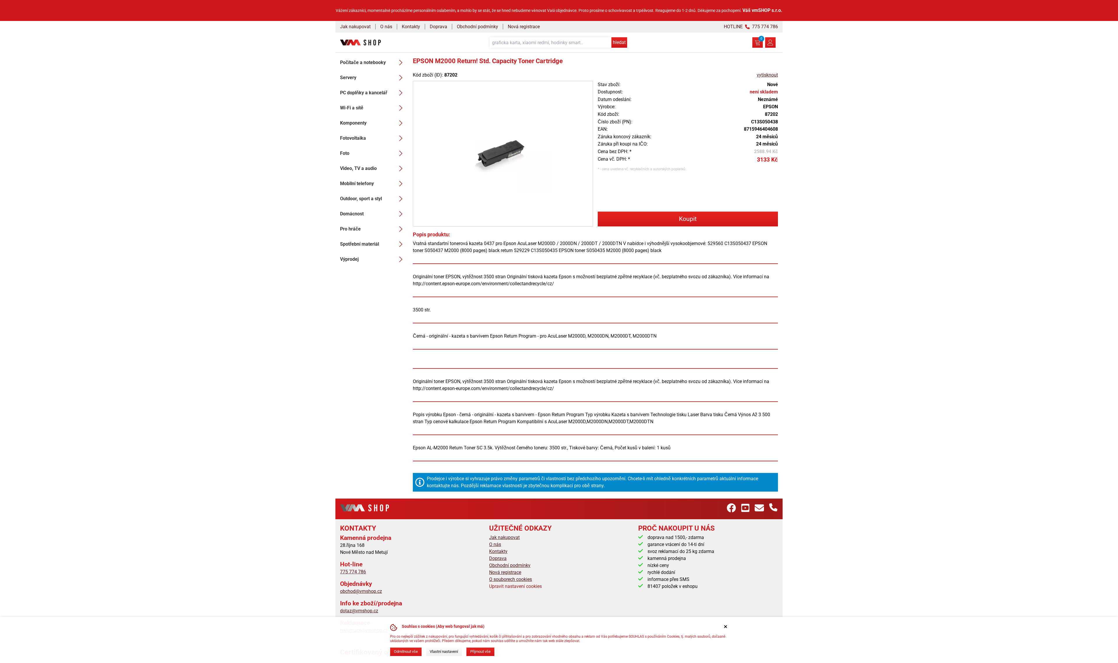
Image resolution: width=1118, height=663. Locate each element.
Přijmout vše (480, 651)
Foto (344, 153)
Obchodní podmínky (477, 26)
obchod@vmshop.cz (361, 591)
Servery (348, 77)
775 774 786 (353, 572)
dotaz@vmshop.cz (359, 611)
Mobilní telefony (357, 183)
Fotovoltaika (353, 138)
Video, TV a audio (358, 168)
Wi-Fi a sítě (351, 108)
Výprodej (349, 259)
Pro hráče (350, 229)
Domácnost (352, 214)
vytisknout (767, 75)
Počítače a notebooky (363, 62)
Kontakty (411, 26)
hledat (619, 42)
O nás (386, 26)
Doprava (438, 26)
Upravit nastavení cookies (515, 586)
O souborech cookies (510, 579)
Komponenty (353, 123)
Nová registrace (524, 26)
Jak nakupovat (355, 26)
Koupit (688, 218)
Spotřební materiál (359, 244)
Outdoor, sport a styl (361, 198)
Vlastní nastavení (444, 651)
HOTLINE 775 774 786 (751, 26)
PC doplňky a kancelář (363, 92)
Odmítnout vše (406, 651)
